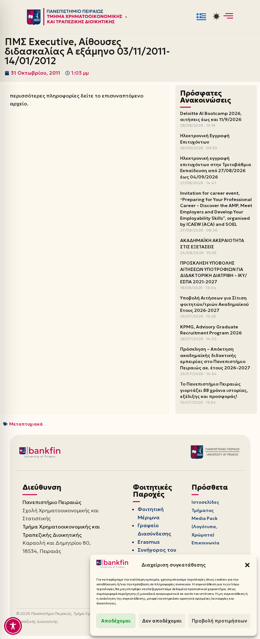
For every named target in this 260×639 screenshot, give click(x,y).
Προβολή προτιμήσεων (219, 621)
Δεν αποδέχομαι (162, 621)
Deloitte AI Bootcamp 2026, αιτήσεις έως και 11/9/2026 (211, 117)
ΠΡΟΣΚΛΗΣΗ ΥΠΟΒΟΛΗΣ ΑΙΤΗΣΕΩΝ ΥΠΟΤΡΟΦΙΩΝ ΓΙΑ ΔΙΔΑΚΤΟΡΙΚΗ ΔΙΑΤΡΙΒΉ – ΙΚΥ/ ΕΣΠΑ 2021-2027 (213, 272)
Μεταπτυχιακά (26, 424)
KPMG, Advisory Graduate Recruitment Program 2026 (211, 330)
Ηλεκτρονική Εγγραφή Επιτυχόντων (205, 139)
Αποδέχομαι (116, 621)
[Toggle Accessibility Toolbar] (13, 626)
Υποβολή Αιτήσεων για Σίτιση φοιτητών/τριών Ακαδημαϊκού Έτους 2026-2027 (214, 304)
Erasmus (149, 542)
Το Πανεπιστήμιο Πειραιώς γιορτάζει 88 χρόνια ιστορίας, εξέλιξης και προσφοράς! (214, 390)
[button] (247, 565)
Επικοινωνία (205, 543)
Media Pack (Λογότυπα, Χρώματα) (205, 526)
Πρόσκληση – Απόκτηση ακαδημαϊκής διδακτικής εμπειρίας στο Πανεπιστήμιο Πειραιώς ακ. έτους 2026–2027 (215, 358)
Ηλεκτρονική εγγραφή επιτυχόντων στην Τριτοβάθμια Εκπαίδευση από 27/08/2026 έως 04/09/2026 (215, 167)
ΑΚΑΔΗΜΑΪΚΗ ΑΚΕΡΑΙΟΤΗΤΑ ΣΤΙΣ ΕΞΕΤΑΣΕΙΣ (212, 244)
